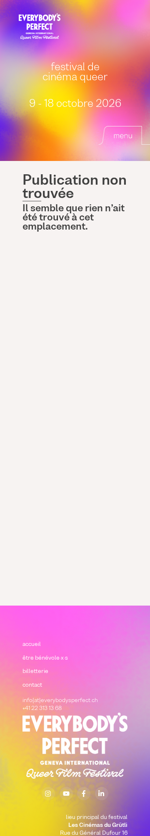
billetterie (35, 671)
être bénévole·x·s (45, 658)
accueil (31, 644)
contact (32, 685)
